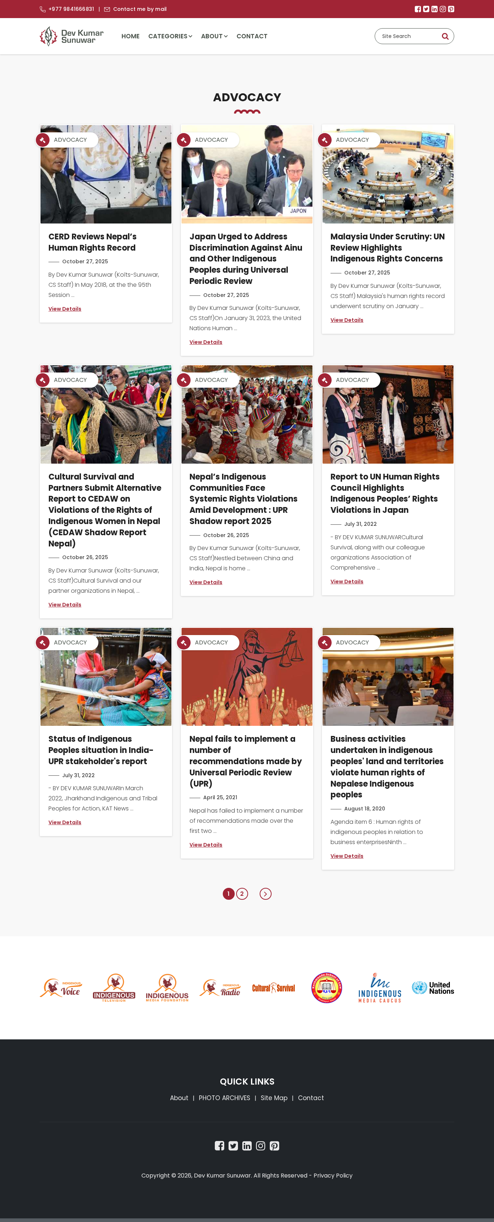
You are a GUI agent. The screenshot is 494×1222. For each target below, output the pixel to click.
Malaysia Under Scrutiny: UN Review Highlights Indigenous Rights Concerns (388, 248)
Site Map (274, 1098)
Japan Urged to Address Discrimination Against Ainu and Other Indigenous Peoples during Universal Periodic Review (245, 259)
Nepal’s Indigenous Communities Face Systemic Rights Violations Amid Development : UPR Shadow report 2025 (243, 499)
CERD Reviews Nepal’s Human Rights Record (92, 242)
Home (131, 36)
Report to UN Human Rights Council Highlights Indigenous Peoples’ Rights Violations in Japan (385, 493)
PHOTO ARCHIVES (224, 1098)
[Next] (266, 894)
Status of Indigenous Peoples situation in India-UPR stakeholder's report (101, 750)
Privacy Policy (333, 1175)
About (212, 36)
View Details (64, 308)
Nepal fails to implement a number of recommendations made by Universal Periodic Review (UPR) (245, 761)
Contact (252, 36)
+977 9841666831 (71, 9)
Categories (167, 36)
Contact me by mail (140, 9)
